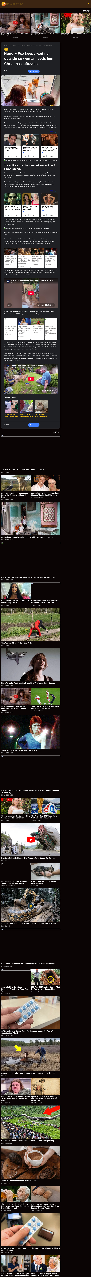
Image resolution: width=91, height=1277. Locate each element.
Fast (11, 45)
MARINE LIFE (19, 4)
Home (7, 45)
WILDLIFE (12, 4)
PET (7, 4)
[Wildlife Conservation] (3, 4)
